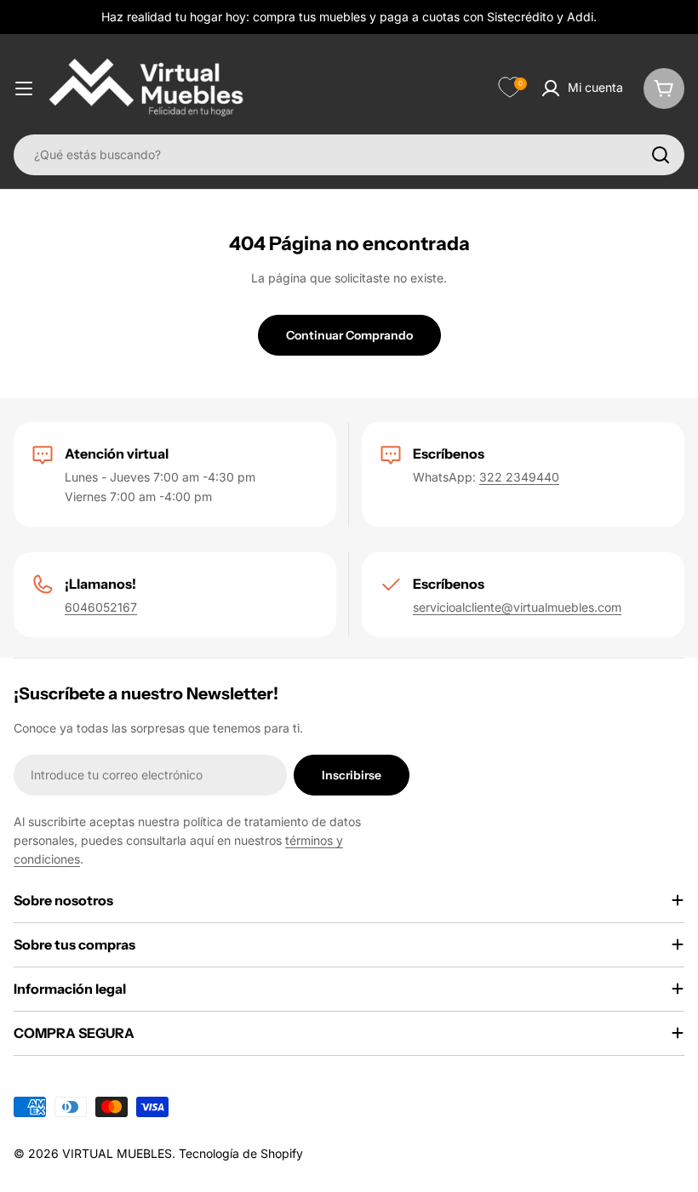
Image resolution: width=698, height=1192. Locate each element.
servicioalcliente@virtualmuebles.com (517, 607)
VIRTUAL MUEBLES (117, 1153)
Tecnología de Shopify (241, 1153)
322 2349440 (519, 477)
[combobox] (349, 154)
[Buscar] (660, 155)
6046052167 (101, 607)
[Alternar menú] (24, 88)
